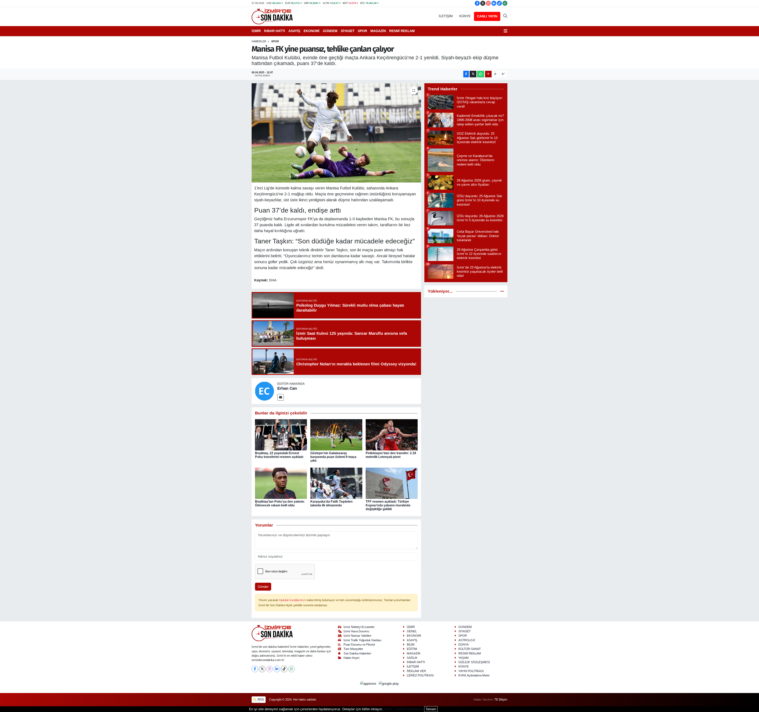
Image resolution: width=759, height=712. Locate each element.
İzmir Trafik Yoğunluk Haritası (362, 640)
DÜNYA (463, 644)
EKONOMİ (311, 31)
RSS (260, 699)
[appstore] (368, 683)
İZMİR (256, 31)
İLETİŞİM (446, 16)
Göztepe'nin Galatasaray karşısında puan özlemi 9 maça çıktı (333, 456)
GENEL (412, 631)
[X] (262, 669)
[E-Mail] (280, 397)
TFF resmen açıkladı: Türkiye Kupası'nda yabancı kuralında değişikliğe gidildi (388, 505)
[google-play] (389, 683)
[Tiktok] (284, 669)
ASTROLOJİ (466, 640)
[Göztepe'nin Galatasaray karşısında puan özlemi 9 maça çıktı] (336, 434)
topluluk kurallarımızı (293, 600)
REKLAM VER (416, 671)
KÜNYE (465, 16)
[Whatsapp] (291, 669)
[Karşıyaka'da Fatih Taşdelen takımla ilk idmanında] (336, 483)
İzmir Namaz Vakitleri (357, 635)
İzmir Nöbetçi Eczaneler (359, 627)
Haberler (259, 41)
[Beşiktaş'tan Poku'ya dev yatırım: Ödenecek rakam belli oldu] (281, 483)
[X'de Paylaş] (473, 74)
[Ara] (505, 16)
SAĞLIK (412, 657)
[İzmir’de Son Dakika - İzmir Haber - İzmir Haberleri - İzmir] (272, 16)
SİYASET (347, 31)
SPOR (362, 31)
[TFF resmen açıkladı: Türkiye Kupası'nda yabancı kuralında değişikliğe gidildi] (392, 483)
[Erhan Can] (264, 391)
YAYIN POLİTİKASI (471, 671)
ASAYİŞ (294, 31)
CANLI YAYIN (487, 16)
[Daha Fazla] (488, 74)
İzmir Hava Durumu (356, 631)
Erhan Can (287, 388)
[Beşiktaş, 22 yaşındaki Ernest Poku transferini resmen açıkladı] (281, 434)
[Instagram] (269, 669)
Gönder (263, 587)
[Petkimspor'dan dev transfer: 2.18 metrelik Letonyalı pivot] (392, 434)
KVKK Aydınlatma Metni (473, 675)
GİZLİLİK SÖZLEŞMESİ (474, 662)
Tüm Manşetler (353, 649)
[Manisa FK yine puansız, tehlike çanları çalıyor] (336, 132)
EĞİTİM (412, 649)
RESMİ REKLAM (402, 31)
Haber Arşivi (351, 657)
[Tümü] (502, 291)
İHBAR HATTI (274, 31)
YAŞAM (463, 657)
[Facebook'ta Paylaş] (466, 74)
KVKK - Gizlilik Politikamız (403, 709)
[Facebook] (255, 669)
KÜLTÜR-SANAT (469, 649)
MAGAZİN (378, 31)
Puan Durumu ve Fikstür (359, 644)
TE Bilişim (500, 699)
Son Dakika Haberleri (357, 653)
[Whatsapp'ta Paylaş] (480, 74)
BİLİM (410, 644)
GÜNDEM (330, 31)
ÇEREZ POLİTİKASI (420, 675)
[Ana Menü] (505, 31)
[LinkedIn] (277, 669)
